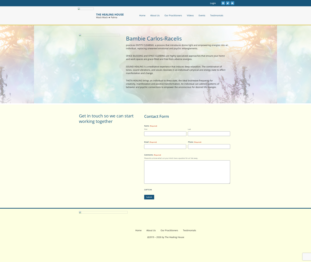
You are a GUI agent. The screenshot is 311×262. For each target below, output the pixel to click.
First (145, 129)
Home (142, 15)
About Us (155, 15)
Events (202, 15)
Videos (190, 15)
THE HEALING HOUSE (110, 14)
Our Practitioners (173, 15)
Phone (194, 142)
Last (189, 129)
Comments (152, 155)
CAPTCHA (148, 189)
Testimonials (216, 15)
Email (150, 142)
